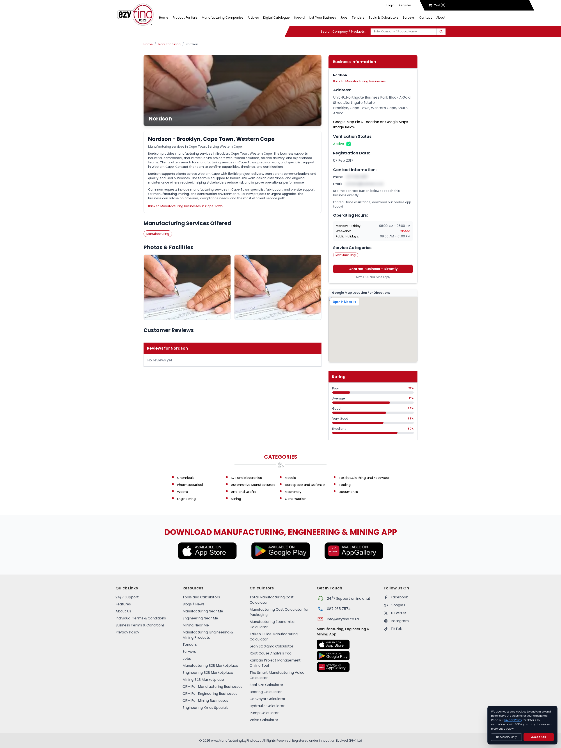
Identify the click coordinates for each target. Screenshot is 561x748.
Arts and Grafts (243, 491)
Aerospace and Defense (305, 484)
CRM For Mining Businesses (205, 700)
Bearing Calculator (266, 691)
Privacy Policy (127, 632)
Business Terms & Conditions (140, 625)
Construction (295, 498)
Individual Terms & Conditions (140, 618)
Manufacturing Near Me (203, 611)
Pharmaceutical (190, 484)
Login (390, 5)
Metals (290, 477)
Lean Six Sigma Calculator (271, 646)
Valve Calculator (264, 719)
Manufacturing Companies (222, 17)
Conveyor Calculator (268, 698)
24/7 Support (127, 597)
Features (123, 604)
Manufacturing (169, 44)
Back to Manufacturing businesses (359, 81)
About (441, 17)
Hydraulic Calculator (267, 705)
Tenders (358, 17)
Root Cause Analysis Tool (271, 653)
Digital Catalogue (276, 17)
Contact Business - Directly (373, 268)
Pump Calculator (264, 712)
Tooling (345, 484)
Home (163, 17)
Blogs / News (193, 604)
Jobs (343, 17)
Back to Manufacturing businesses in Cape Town (185, 206)
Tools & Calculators (383, 17)
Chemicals (185, 477)
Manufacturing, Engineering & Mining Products (208, 635)
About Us (123, 611)
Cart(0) (440, 5)
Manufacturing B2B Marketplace (210, 665)
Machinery (293, 491)
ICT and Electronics (246, 477)
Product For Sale (185, 17)
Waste (182, 491)
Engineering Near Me (200, 618)
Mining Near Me (196, 625)
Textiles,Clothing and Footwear (364, 477)
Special (299, 17)
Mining (236, 498)
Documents (348, 491)
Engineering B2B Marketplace (208, 672)
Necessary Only (506, 737)
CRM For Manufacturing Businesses (212, 686)
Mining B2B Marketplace (203, 679)
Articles (253, 17)
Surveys (409, 17)
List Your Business (322, 17)
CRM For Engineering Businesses (210, 693)
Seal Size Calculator (266, 684)
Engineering (186, 498)
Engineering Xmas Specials (205, 707)
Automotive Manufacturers (253, 484)
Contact (425, 17)
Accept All (538, 737)
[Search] (441, 31)
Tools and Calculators (201, 597)
